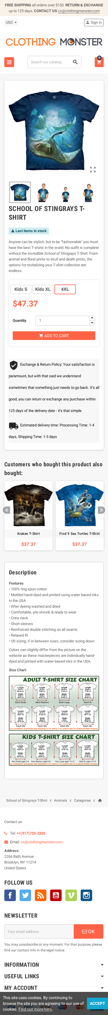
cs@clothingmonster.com (79, 11)
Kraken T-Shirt (28, 534)
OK (91, 931)
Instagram (86, 895)
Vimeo (71, 895)
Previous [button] (6, 510)
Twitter (25, 895)
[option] (28, 516)
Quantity (19, 320)
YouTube (56, 895)
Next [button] (101, 510)
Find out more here (35, 1009)
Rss (40, 895)
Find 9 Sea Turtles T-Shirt (79, 534)
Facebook (10, 895)
